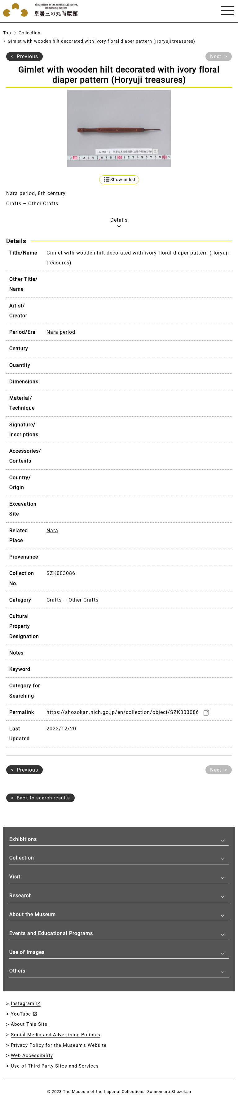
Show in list (123, 179)
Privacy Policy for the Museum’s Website (59, 1045)
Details (119, 220)
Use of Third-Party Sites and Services (55, 1066)
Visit (14, 877)
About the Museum (32, 914)
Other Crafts (83, 600)
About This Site (29, 1024)
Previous (27, 56)
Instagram (22, 1003)
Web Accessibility (32, 1055)
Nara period (60, 332)
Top (7, 32)
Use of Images (27, 952)
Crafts (54, 600)
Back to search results (43, 798)
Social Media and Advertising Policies (55, 1035)
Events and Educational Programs (51, 933)
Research (20, 895)
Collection (30, 32)
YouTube (21, 1014)
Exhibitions (23, 839)
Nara (52, 530)
